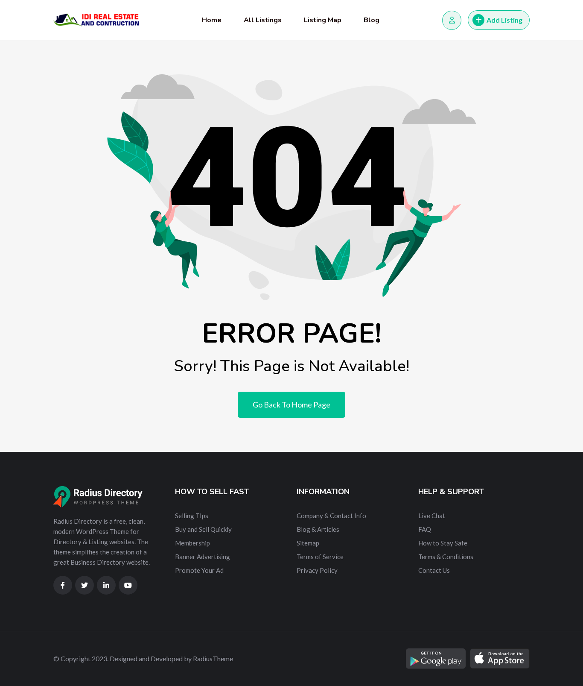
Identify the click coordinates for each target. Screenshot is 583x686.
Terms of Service (320, 556)
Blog (371, 20)
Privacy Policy (317, 570)
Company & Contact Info (331, 515)
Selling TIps (191, 515)
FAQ (424, 529)
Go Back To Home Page (291, 404)
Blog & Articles (318, 529)
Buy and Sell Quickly (203, 529)
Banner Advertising (202, 556)
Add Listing (504, 20)
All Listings (263, 20)
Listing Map (322, 20)
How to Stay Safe (442, 543)
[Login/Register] (451, 20)
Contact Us (434, 570)
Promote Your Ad (199, 570)
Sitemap (308, 543)
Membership (192, 543)
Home (212, 20)
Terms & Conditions (445, 556)
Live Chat (431, 515)
